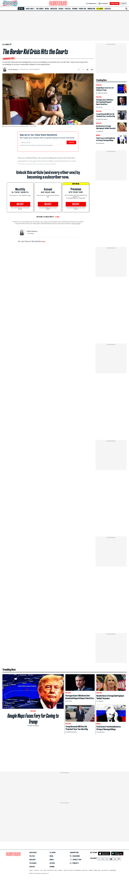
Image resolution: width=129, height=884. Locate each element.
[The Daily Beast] (58, 3)
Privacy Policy (49, 145)
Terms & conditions (94, 870)
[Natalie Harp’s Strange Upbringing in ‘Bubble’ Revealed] (122, 131)
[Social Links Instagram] (107, 859)
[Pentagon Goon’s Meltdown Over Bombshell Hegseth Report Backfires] (122, 105)
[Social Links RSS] (115, 859)
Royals (61, 9)
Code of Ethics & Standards (72, 870)
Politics (68, 9)
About (31, 870)
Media (47, 9)
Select (20, 204)
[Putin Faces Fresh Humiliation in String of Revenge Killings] (122, 143)
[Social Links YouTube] (111, 859)
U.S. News (99, 9)
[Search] (126, 9)
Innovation (91, 9)
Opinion (74, 9)
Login (57, 217)
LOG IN (123, 3)
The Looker (40, 9)
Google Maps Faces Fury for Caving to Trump (33, 719)
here (43, 241)
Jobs (45, 870)
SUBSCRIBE (114, 3)
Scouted (108, 9)
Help (55, 870)
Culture (52, 863)
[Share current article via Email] (87, 69)
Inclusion (84, 870)
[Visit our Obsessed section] (16, 3)
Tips (41, 870)
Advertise (50, 870)
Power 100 (82, 9)
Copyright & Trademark (108, 870)
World (52, 859)
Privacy (60, 870)
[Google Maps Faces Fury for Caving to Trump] (122, 93)
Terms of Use (41, 145)
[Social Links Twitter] (103, 859)
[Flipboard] (119, 859)
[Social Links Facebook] (99, 859)
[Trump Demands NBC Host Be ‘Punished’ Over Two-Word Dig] (122, 119)
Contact (36, 870)
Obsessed (53, 9)
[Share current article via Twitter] (83, 69)
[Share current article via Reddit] (92, 69)
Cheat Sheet (30, 9)
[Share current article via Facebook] (79, 69)
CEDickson (31, 233)
